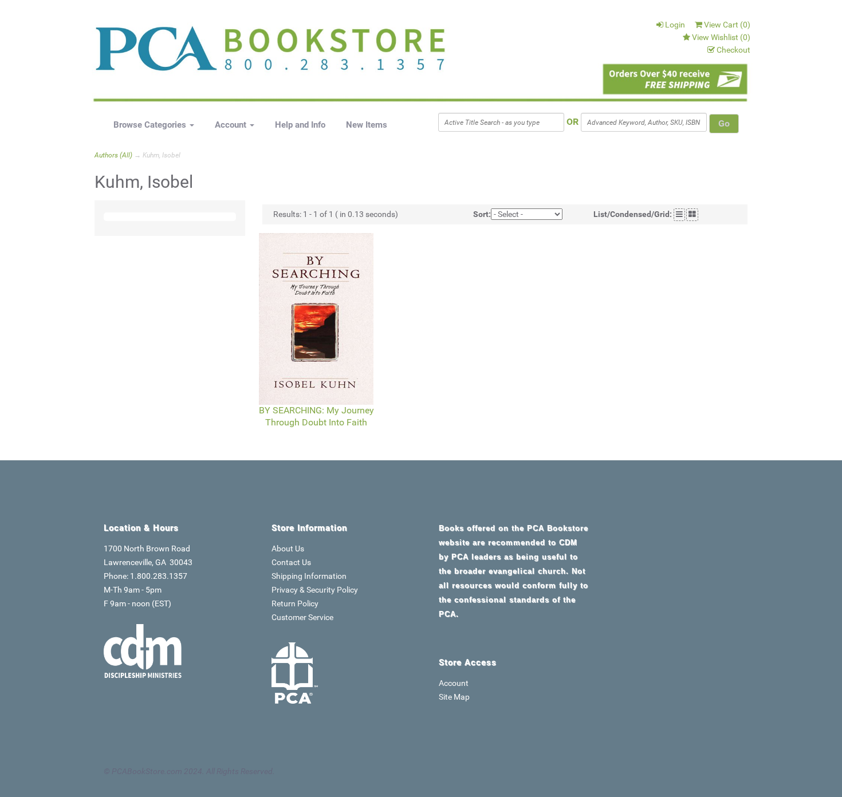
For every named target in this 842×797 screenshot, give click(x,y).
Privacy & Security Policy (315, 589)
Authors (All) (113, 155)
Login (675, 24)
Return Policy (295, 603)
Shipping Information (309, 576)
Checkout (733, 49)
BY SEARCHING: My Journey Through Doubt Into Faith (316, 416)
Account (232, 125)
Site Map (454, 696)
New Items (366, 125)
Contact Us (291, 562)
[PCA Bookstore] (153, 52)
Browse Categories (150, 125)
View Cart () (727, 24)
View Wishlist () (721, 37)
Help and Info (300, 125)
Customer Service (302, 617)
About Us (288, 548)
